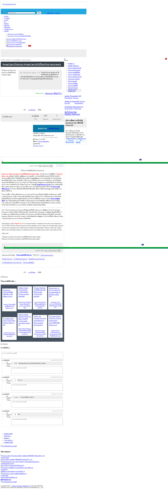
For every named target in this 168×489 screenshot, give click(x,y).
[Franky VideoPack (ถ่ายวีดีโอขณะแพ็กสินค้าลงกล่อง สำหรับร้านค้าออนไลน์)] (40, 292)
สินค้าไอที (6, 25)
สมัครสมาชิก (49, 13)
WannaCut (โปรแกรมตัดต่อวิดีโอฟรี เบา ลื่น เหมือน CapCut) (9, 306)
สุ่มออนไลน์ (18, 44)
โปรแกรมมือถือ (73, 83)
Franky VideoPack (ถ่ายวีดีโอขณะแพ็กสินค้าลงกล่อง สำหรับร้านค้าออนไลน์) (40, 304)
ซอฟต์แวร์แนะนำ (80, 102)
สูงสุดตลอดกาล (78, 107)
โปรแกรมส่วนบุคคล (74, 70)
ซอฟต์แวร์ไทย (69, 97)
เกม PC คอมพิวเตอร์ (74, 74)
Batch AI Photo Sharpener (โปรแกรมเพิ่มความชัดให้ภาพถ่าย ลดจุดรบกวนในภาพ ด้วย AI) (24, 331)
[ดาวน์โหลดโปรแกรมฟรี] (9, 4)
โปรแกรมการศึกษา (74, 79)
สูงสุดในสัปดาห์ (69, 107)
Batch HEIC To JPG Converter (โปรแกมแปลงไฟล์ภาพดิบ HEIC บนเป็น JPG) (55, 305)
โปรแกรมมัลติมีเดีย (16, 60)
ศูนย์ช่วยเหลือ (8, 434)
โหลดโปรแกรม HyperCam (36, 259)
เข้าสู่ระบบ (57, 13)
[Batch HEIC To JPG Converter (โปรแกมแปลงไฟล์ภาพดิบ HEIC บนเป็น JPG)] (55, 292)
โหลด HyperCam (7, 259)
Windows (41, 145)
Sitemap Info (71, 91)
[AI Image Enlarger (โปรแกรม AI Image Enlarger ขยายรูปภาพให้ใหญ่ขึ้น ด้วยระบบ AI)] (55, 321)
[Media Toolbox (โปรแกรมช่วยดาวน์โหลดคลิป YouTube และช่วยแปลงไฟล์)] (24, 292)
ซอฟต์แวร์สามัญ (70, 102)
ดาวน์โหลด (7, 18)
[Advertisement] (40, 84)
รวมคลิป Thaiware (8, 29)
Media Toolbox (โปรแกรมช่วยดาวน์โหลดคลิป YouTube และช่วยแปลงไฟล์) (24, 304)
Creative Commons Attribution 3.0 (20, 486)
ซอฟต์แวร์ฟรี (77, 97)
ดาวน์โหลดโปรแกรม (53, 128)
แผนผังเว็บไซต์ (8, 442)
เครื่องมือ (6, 31)
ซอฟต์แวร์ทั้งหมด (73, 66)
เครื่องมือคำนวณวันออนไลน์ (15, 46)
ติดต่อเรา (7, 438)
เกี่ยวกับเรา (7, 436)
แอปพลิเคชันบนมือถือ (25, 36)
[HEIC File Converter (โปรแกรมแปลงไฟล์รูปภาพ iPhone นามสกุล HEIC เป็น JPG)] (40, 321)
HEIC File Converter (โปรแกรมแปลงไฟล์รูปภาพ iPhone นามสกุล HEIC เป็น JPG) (40, 333)
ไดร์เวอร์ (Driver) (73, 88)
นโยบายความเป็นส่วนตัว (23, 484)
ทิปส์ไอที (6, 23)
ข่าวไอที (6, 20)
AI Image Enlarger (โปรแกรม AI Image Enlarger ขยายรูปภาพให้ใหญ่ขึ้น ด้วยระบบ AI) (55, 333)
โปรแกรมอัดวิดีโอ (28, 262)
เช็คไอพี (78, 142)
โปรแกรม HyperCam (47, 255)
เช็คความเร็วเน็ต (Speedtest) (19, 39)
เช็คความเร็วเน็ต (70, 142)
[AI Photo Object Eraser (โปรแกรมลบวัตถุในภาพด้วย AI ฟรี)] (9, 322)
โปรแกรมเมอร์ (72, 81)
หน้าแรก (6, 16)
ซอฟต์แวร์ (20, 34)
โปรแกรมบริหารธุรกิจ (75, 77)
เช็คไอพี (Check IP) (17, 40)
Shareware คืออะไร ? (53, 93)
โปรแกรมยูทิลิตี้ (73, 85)
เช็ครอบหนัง (7, 27)
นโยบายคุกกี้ (36, 484)
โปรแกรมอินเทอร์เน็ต (74, 68)
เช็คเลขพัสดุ (22, 42)
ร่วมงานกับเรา (8, 440)
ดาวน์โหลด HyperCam (20, 259)
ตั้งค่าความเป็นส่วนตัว (7, 484)
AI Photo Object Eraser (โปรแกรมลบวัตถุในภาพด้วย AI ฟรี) (9, 334)
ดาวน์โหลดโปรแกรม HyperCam (12, 262)
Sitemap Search (72, 89)
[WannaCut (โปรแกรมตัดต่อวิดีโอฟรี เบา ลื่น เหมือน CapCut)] (9, 293)
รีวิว (5, 22)
